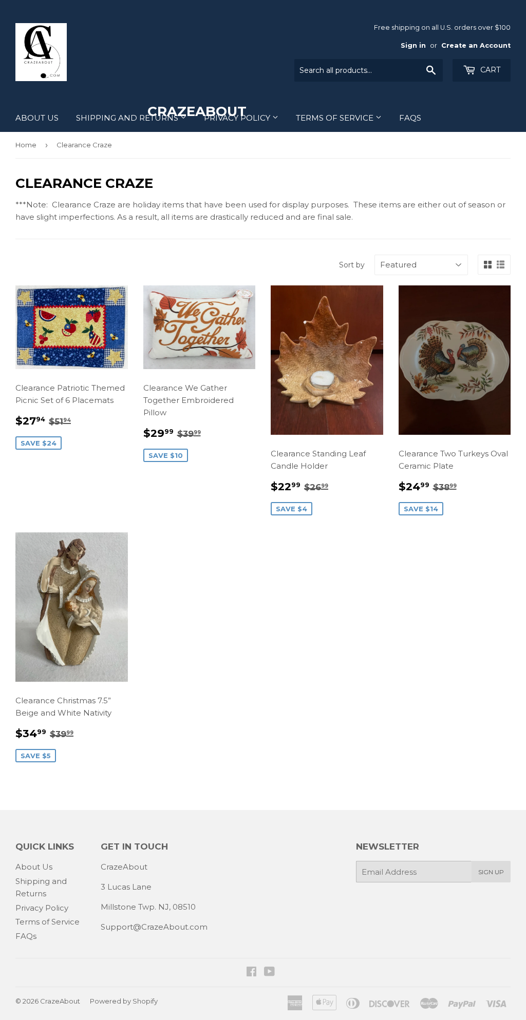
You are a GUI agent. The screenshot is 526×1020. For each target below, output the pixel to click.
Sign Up (491, 872)
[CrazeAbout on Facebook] (251, 972)
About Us (37, 118)
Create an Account (476, 45)
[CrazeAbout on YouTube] (269, 972)
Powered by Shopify (124, 1001)
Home (25, 145)
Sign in (413, 45)
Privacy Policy (238, 118)
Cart (489, 69)
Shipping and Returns (128, 118)
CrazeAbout (60, 1001)
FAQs (410, 118)
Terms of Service (335, 118)
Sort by (352, 265)
